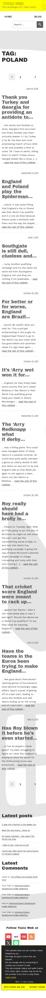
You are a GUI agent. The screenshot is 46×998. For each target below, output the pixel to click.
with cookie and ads (14, 986)
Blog (38, 16)
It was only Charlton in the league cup (19, 825)
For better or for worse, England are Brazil (17, 309)
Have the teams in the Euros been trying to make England (20, 661)
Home (8, 16)
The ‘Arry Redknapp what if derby (14, 432)
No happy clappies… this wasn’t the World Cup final (18, 837)
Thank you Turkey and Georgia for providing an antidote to (17, 107)
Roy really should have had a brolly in (15, 511)
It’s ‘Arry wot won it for (18, 372)
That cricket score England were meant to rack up (19, 594)
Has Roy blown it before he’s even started (20, 733)
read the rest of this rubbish (20, 162)
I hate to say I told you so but (15, 845)
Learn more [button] (10, 977)
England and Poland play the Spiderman (15, 189)
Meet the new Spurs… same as (16, 830)
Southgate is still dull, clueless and (17, 250)
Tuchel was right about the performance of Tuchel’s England (20, 852)
